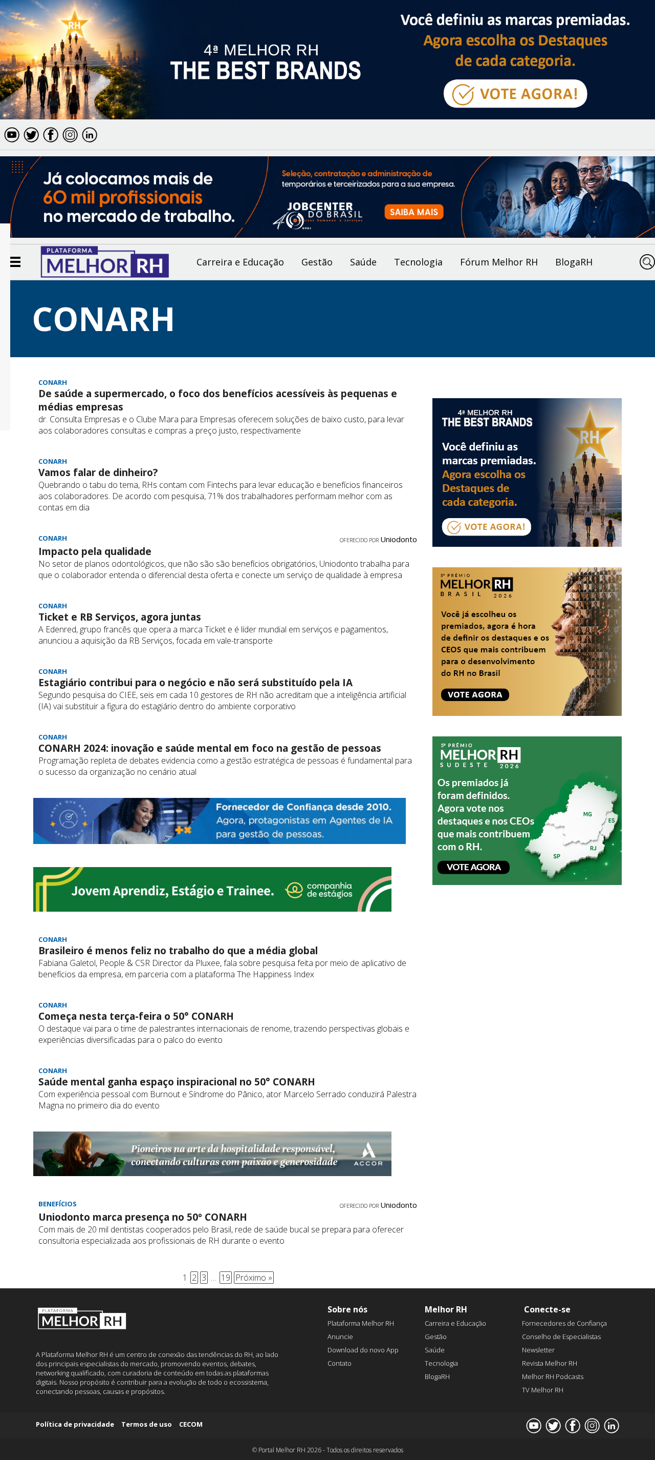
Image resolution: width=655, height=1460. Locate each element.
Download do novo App (363, 1349)
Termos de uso (146, 1424)
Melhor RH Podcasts (552, 1376)
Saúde (363, 262)
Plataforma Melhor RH (361, 1323)
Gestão (317, 262)
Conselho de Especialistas (561, 1336)
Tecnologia (418, 262)
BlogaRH (574, 262)
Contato (340, 1363)
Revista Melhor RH (549, 1363)
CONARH (52, 382)
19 (225, 1277)
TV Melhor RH (542, 1389)
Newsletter (538, 1349)
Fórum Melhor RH (499, 262)
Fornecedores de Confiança (564, 1323)
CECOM (191, 1424)
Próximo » (253, 1277)
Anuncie (340, 1336)
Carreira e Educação (240, 262)
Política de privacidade (75, 1424)
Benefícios (57, 1203)
